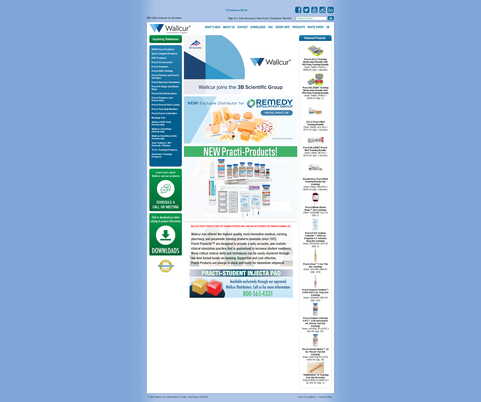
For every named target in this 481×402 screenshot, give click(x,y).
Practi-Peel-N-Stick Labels (166, 105)
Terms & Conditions (307, 397)
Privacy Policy (325, 397)
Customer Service (280, 18)
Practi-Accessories (162, 62)
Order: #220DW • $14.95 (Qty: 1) (315, 245)
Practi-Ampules (160, 66)
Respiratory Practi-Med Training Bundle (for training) (315, 182)
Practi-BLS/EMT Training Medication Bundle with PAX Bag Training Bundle (315, 90)
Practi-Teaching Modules (165, 109)
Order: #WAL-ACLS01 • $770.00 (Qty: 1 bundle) (315, 128)
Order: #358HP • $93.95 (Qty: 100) (315, 299)
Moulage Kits (159, 117)
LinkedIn (330, 10)
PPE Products (159, 58)
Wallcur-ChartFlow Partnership (161, 130)
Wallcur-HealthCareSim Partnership (164, 137)
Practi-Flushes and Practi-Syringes (165, 76)
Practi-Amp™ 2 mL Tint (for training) (315, 265)
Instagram (322, 10)
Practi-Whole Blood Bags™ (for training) (315, 208)
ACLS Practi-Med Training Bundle (315, 123)
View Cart (262, 18)
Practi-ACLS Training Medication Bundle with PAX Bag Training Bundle (315, 62)
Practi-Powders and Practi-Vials (162, 99)
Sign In (232, 18)
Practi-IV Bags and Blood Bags (165, 88)
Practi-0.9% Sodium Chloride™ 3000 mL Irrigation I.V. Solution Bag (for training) (315, 237)
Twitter (306, 10)
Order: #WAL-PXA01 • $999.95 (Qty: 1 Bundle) (315, 68)
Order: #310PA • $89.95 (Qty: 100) (315, 270)
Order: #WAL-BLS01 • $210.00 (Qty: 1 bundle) (315, 154)
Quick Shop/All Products (165, 53)
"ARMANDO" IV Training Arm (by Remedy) (315, 376)
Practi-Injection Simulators (166, 82)
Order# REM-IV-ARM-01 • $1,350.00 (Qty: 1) (315, 381)
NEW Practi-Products (163, 49)
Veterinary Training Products (162, 155)
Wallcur (174, 28)
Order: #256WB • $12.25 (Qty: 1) (315, 214)
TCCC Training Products (164, 150)
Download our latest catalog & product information (165, 234)
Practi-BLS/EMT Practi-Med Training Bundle (315, 149)
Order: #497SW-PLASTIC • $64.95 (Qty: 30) (315, 358)
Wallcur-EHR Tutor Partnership (161, 123)
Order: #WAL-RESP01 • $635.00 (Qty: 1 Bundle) (315, 188)
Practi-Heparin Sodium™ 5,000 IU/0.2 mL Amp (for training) (315, 292)
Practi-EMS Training (162, 71)
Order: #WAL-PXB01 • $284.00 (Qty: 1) (315, 97)
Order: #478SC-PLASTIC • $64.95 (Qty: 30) (315, 330)
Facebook (298, 10)
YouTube (314, 10)
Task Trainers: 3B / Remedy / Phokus (162, 144)
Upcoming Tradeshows (166, 39)
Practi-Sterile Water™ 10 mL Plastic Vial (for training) (315, 352)
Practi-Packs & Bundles (164, 113)
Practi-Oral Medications (164, 93)
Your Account (246, 18)
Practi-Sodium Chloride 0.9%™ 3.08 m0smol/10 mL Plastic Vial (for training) (315, 322)
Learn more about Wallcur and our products (165, 190)
